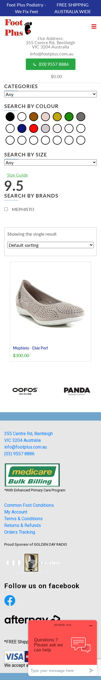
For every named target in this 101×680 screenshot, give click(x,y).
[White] (57, 128)
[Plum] (57, 139)
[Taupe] (81, 139)
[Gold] (57, 116)
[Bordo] (81, 128)
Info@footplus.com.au (52, 53)
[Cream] (45, 116)
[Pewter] (45, 139)
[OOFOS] (25, 391)
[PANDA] (75, 391)
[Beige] (69, 128)
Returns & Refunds (22, 525)
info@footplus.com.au (25, 447)
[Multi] (10, 128)
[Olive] (34, 139)
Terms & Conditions (23, 518)
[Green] (69, 116)
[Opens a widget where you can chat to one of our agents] (62, 648)
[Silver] (45, 128)
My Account (15, 512)
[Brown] (34, 116)
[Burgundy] (10, 139)
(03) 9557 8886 (54, 64)
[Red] (34, 128)
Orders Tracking (19, 532)
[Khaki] (22, 139)
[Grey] (81, 116)
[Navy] (22, 128)
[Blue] (22, 116)
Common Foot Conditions (29, 505)
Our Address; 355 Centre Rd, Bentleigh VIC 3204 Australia (50, 42)
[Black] (10, 116)
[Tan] (69, 139)
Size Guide (17, 174)
